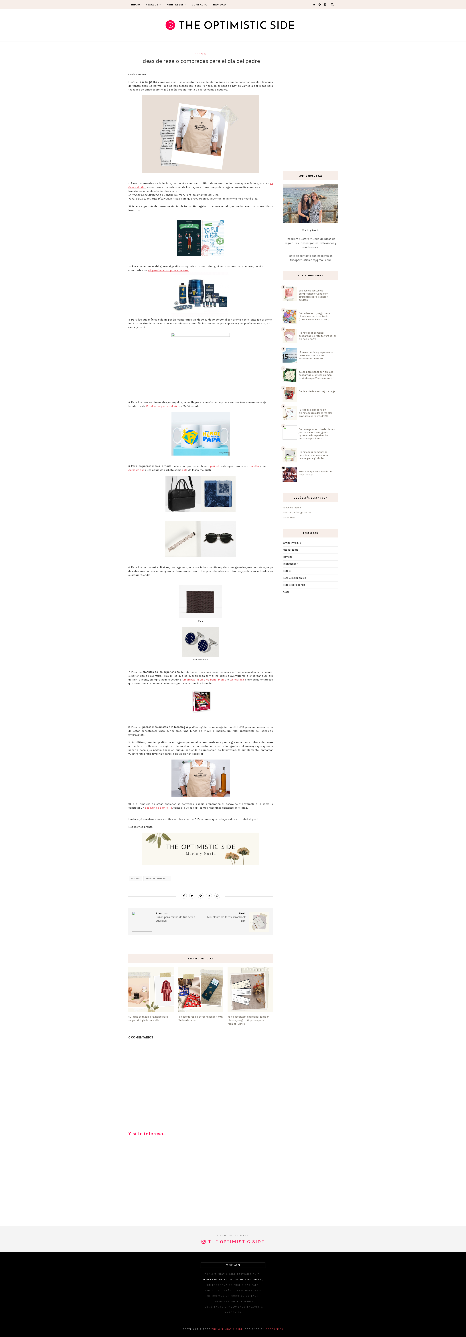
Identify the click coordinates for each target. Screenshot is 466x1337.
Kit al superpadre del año (162, 406)
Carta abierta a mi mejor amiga (317, 391)
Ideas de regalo (292, 507)
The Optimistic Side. (228, 1329)
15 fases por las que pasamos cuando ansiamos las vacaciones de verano (316, 355)
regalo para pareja (294, 584)
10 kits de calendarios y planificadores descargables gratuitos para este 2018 (316, 413)
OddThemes (274, 1329)
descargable (290, 549)
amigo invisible (292, 542)
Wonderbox (237, 679)
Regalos (152, 4)
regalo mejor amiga (294, 577)
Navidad (219, 4)
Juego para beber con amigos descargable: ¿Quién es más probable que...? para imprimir (316, 375)
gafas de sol (136, 470)
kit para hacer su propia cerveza (168, 270)
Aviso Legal (289, 517)
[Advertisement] (200, 1183)
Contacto (200, 4)
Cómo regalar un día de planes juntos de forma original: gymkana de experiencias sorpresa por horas (317, 434)
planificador (290, 563)
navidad (288, 556)
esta (184, 470)
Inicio (135, 4)
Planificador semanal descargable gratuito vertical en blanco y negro (318, 336)
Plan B (222, 679)
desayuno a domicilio (158, 807)
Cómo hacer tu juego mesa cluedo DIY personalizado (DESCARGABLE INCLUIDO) (314, 316)
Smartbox (188, 679)
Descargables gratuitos (297, 512)
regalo (200, 54)
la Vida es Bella (206, 679)
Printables (175, 4)
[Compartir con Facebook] (184, 896)
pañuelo (215, 466)
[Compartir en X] (192, 896)
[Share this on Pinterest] (201, 896)
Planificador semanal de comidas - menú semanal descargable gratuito (314, 455)
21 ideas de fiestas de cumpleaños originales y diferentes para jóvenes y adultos (313, 295)
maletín (254, 466)
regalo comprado (157, 878)
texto (286, 591)
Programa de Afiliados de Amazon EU (232, 1279)
